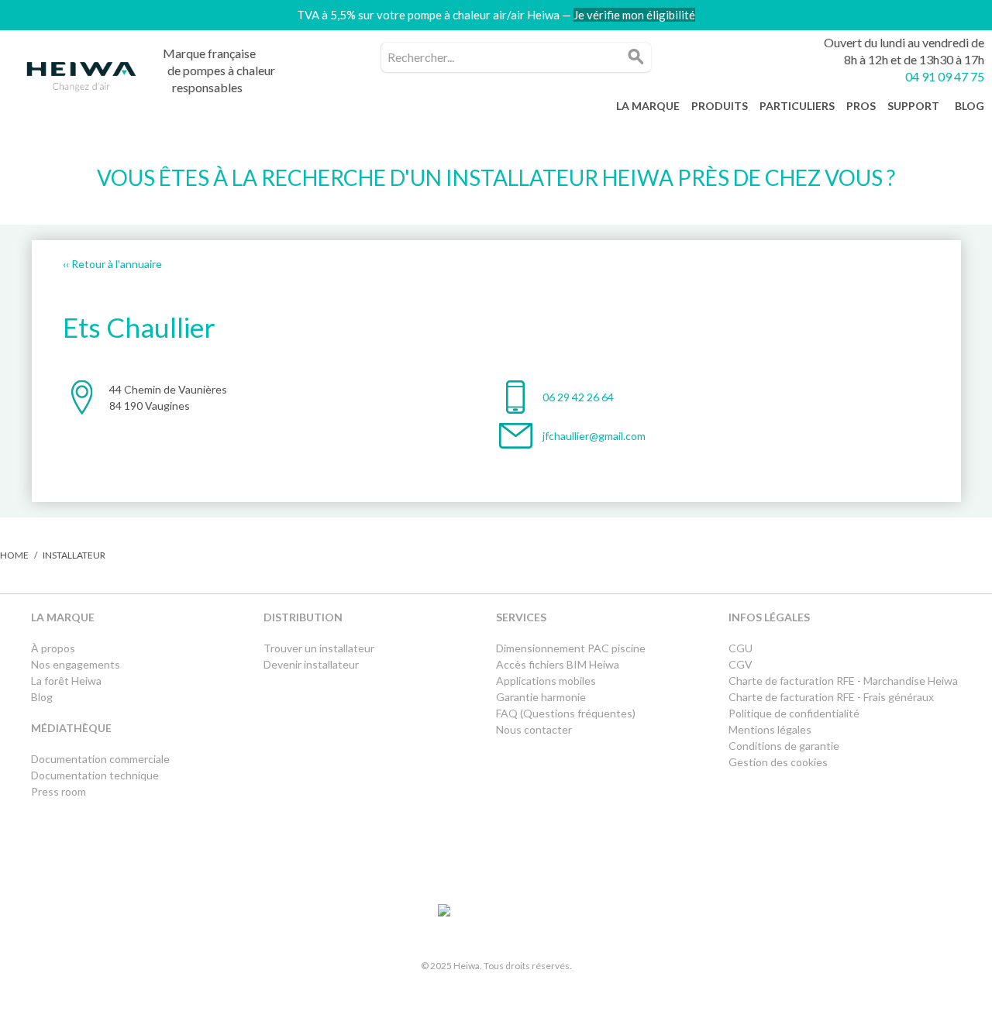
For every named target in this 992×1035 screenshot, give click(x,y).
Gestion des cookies (778, 762)
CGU (740, 648)
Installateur (74, 555)
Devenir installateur (311, 664)
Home (14, 555)
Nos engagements (75, 664)
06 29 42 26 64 (578, 397)
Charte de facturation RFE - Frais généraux (831, 696)
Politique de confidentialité (793, 713)
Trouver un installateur (319, 648)
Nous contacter (534, 729)
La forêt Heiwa (66, 680)
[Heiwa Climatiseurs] (81, 80)
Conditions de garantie (783, 745)
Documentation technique (95, 775)
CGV (740, 664)
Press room (58, 791)
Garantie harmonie (541, 696)
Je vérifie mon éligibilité (634, 15)
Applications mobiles (546, 680)
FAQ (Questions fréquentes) (566, 713)
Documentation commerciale (101, 758)
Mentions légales (769, 729)
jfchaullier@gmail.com (594, 435)
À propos (53, 648)
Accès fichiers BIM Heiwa (557, 664)
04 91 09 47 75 (944, 76)
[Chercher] (636, 57)
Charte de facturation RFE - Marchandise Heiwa (843, 680)
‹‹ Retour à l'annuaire (112, 263)
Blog (42, 696)
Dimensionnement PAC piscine (571, 648)
